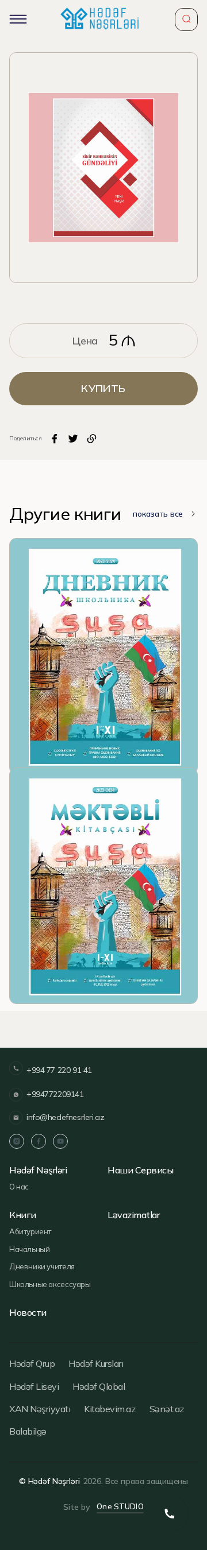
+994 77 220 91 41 (59, 1070)
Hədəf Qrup (32, 1363)
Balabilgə (28, 1431)
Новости (28, 1312)
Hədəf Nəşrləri (38, 1170)
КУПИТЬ (103, 388)
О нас (19, 1186)
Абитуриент (30, 1231)
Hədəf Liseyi (34, 1386)
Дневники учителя (42, 1266)
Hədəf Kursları (95, 1363)
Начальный (29, 1249)
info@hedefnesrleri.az (65, 1117)
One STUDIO (120, 1506)
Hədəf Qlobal (98, 1386)
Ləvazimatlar (133, 1215)
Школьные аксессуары (50, 1284)
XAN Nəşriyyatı (39, 1409)
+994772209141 (55, 1094)
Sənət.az (167, 1409)
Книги (22, 1215)
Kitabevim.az (109, 1409)
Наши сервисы (140, 1170)
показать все (158, 514)
